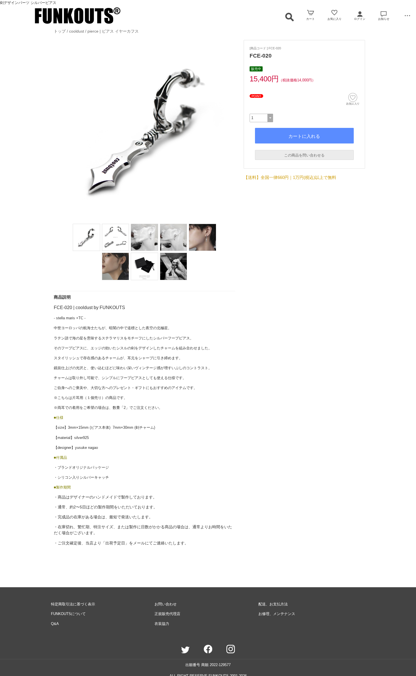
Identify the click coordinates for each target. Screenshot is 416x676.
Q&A (55, 624)
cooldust (76, 31)
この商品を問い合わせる (304, 155)
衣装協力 (162, 624)
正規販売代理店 (167, 614)
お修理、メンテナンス (276, 614)
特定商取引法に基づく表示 (73, 604)
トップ (60, 31)
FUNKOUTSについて (68, 614)
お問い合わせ (166, 604)
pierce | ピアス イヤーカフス (113, 31)
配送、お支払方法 (273, 604)
